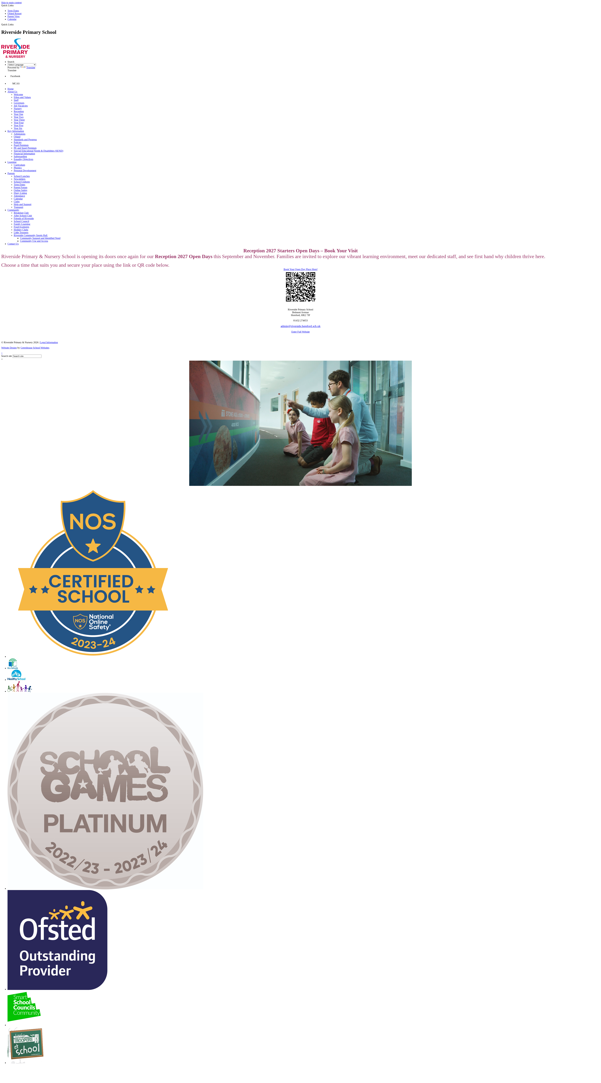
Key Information (16, 131)
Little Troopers (21, 232)
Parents (11, 173)
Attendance (19, 196)
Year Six (18, 128)
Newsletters (19, 179)
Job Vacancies (21, 105)
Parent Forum (20, 187)
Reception (19, 111)
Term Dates (13, 10)
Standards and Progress (25, 139)
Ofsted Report (14, 13)
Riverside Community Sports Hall (31, 235)
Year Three (19, 119)
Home (11, 88)
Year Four (19, 122)
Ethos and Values (22, 97)
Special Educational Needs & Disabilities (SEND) (38, 150)
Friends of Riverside (24, 218)
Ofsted (17, 136)
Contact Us (13, 243)
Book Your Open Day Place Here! (301, 269)
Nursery (18, 108)
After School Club (23, 215)
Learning (12, 162)
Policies (17, 142)
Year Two (18, 117)
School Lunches (22, 176)
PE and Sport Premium (25, 148)
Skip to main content (11, 2)
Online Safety (20, 190)
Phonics (18, 167)
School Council (21, 221)
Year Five (18, 125)
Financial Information (24, 153)
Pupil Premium (21, 145)
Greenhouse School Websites (35, 347)
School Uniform (22, 181)
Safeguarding (20, 156)
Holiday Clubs (21, 229)
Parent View (14, 16)
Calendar (12, 19)
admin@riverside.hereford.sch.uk (301, 326)
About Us (12, 91)
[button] (14, 24)
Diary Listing (20, 193)
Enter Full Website (300, 331)
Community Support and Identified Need (40, 238)
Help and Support (22, 204)
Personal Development (25, 170)
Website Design (9, 347)
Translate (30, 67)
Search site (6, 356)
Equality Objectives (23, 159)
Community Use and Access (34, 241)
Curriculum (19, 165)
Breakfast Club (21, 212)
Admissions (19, 134)
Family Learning (22, 224)
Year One (18, 114)
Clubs (17, 201)
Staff (16, 100)
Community (13, 210)
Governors (19, 103)
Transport (18, 207)
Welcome (18, 94)
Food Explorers (21, 227)
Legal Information (49, 342)
